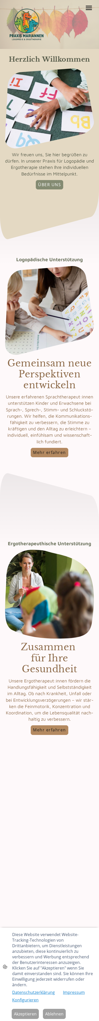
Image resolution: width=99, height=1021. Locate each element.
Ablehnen (54, 1014)
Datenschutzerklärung (33, 992)
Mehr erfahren (49, 452)
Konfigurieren (25, 1000)
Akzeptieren (25, 1014)
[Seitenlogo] (26, 24)
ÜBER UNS (49, 184)
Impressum (74, 992)
